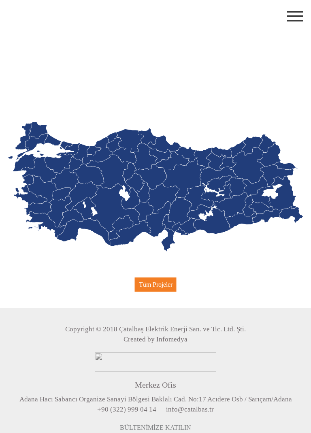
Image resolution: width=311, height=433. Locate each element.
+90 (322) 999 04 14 (126, 409)
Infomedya (171, 339)
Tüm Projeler (156, 284)
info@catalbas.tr (190, 409)
